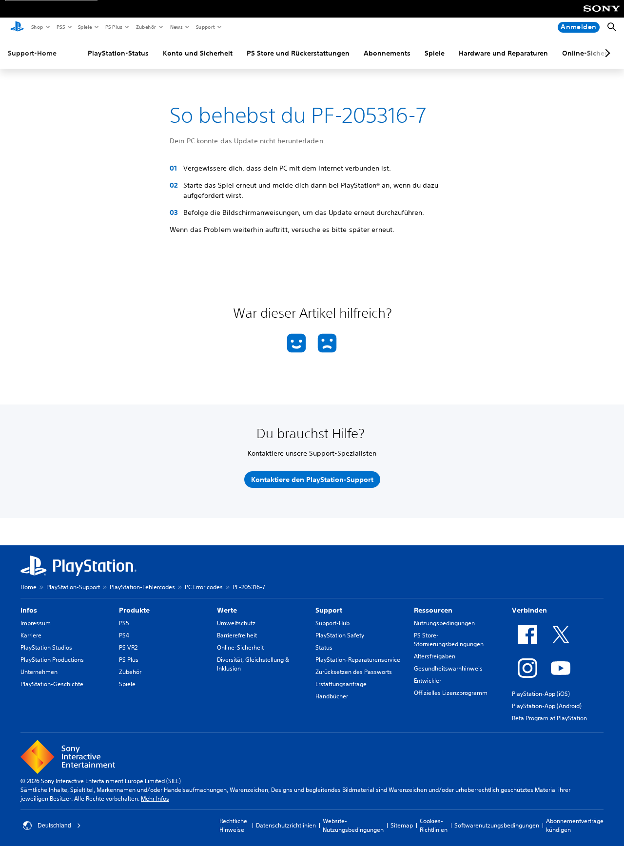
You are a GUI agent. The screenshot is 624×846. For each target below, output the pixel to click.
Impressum (35, 623)
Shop (37, 26)
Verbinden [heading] (529, 610)
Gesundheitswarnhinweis (448, 668)
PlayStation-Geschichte (51, 684)
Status (323, 647)
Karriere (30, 635)
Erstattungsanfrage (341, 684)
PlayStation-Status (118, 53)
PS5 (60, 26)
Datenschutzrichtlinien (286, 825)
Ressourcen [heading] (433, 610)
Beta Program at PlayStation (549, 718)
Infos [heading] (28, 610)
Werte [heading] (227, 610)
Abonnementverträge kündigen (575, 825)
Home (28, 587)
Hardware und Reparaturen (503, 53)
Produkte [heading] (134, 610)
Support (204, 26)
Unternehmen (39, 672)
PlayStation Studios (46, 647)
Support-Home (32, 53)
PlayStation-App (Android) (547, 706)
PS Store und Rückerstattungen (298, 53)
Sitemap (401, 825)
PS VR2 (128, 647)
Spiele (85, 26)
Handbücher (331, 696)
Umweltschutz (236, 623)
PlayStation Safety (339, 635)
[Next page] (606, 53)
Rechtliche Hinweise (233, 825)
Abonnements (387, 53)
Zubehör (146, 26)
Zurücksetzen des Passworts (353, 672)
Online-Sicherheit (240, 647)
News (176, 26)
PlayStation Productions (52, 659)
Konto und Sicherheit (198, 53)
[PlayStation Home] (17, 27)
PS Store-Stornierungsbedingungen (449, 639)
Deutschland (54, 825)
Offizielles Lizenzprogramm (451, 693)
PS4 (124, 635)
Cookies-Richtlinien (434, 825)
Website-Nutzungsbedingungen (353, 825)
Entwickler (427, 680)
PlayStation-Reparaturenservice (357, 659)
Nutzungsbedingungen (444, 623)
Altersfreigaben (434, 656)
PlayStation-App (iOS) (541, 694)
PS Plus (113, 26)
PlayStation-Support (73, 587)
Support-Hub (332, 623)
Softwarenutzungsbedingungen (496, 825)
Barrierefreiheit (237, 635)
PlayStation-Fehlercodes (142, 587)
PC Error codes (204, 587)
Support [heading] (328, 610)
